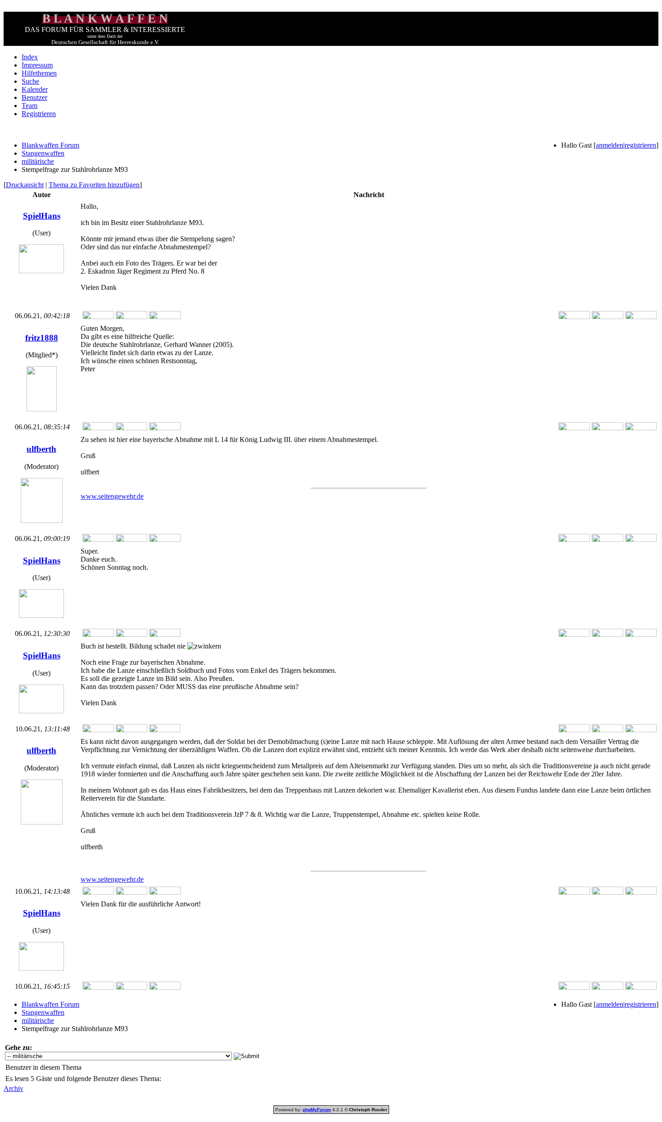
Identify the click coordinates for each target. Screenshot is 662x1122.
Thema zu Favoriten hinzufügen (94, 185)
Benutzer (34, 97)
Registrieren (39, 113)
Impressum (37, 65)
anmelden (609, 145)
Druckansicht (25, 185)
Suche (30, 81)
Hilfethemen (39, 73)
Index (30, 57)
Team (29, 105)
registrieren (640, 145)
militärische (38, 161)
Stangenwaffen (43, 153)
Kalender (35, 89)
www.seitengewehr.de (112, 496)
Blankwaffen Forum (50, 145)
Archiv (13, 1088)
